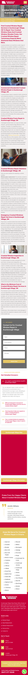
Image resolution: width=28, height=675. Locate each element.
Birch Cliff (7, 550)
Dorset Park (8, 571)
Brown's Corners (9, 557)
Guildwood (7, 579)
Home (2, 19)
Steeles (17, 572)
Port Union (18, 552)
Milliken (18, 544)
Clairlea (7, 563)
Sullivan (18, 575)
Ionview (7, 584)
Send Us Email (9, 648)
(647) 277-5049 (9, 642)
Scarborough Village (10, 19)
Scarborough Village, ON (11, 655)
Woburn (18, 588)
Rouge (17, 555)
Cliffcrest (7, 565)
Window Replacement (7, 625)
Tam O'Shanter (19, 578)
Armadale (7, 544)
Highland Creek (9, 582)
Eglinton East (8, 573)
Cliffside (7, 568)
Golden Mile (8, 576)
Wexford (18, 586)
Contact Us (5, 631)
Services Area (5, 628)
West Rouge (19, 583)
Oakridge (18, 550)
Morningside (19, 547)
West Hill (18, 580)
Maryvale (18, 541)
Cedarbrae (7, 560)
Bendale (7, 547)
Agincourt (7, 541)
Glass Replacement (7, 622)
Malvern (7, 590)
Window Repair (6, 620)
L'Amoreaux (8, 587)
